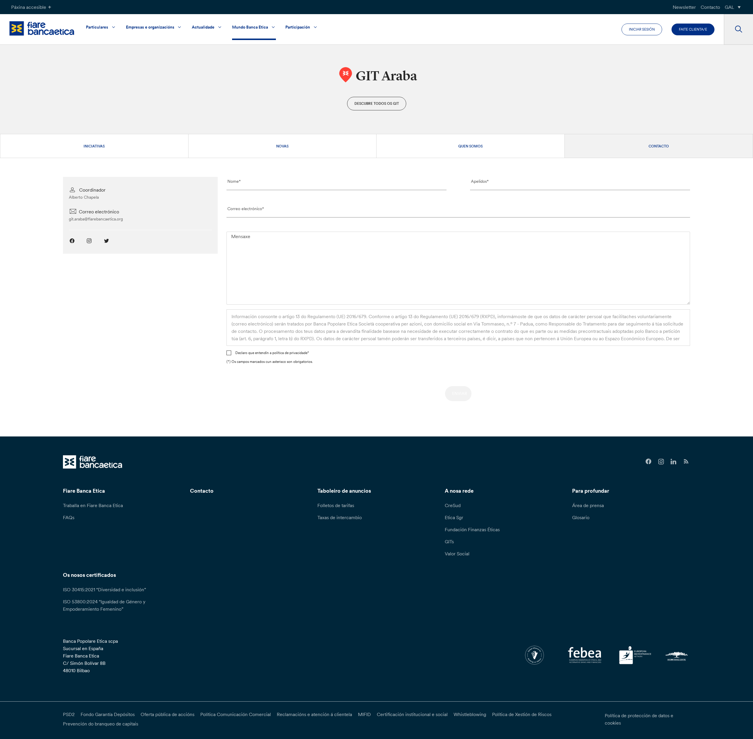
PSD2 (69, 714)
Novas (282, 146)
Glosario (580, 517)
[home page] (41, 28)
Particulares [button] (97, 27)
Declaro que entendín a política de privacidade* (272, 353)
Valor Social (457, 554)
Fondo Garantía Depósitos (108, 714)
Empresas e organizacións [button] (150, 27)
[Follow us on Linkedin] (674, 461)
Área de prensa (588, 505)
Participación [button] (297, 27)
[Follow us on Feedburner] (686, 461)
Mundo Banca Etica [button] (250, 27)
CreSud (453, 505)
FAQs (68, 517)
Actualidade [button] (203, 27)
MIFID (364, 714)
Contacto (710, 7)
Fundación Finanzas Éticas (472, 529)
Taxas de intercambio (339, 517)
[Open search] (738, 29)
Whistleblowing (470, 714)
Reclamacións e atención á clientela (314, 714)
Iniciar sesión (642, 29)
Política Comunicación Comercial (235, 714)
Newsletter (684, 7)
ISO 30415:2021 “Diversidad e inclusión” (104, 589)
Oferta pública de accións (167, 714)
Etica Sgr (454, 517)
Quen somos (470, 146)
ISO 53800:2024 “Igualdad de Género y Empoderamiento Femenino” (104, 605)
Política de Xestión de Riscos (522, 714)
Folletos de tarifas (335, 505)
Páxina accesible (28, 7)
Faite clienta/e (693, 29)
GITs (449, 541)
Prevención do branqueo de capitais (100, 724)
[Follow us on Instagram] (661, 461)
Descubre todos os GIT (376, 103)
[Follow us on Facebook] (648, 461)
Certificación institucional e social (412, 714)
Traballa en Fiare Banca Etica (93, 505)
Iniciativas (94, 146)
